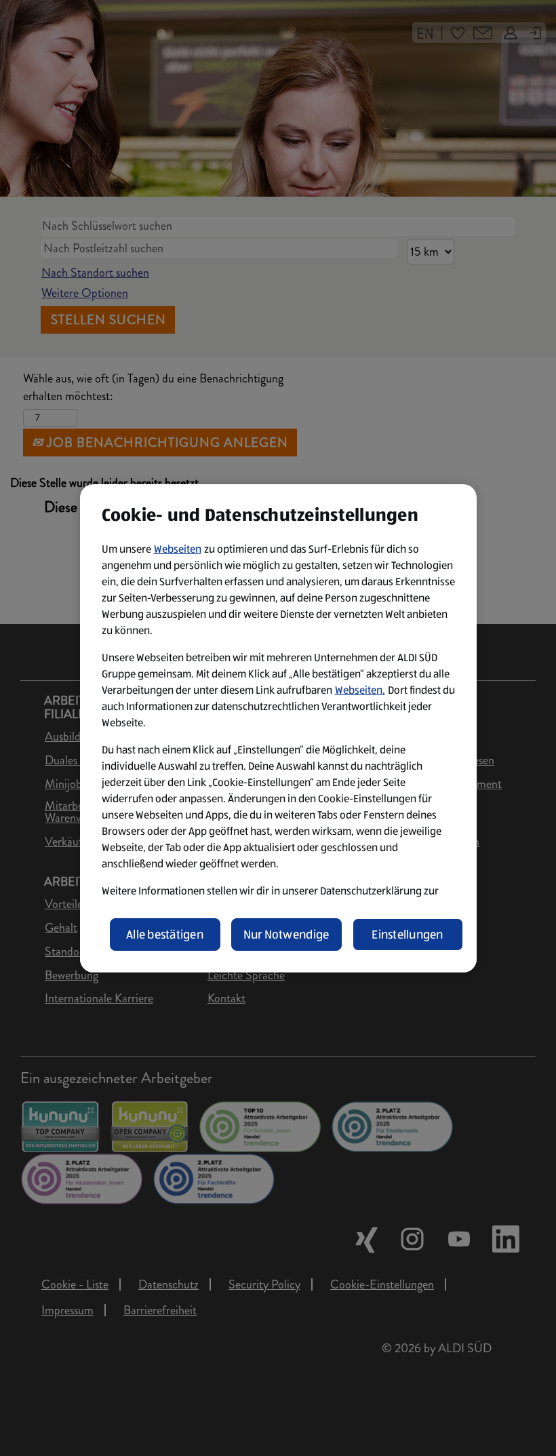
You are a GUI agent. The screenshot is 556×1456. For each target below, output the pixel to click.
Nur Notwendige (286, 934)
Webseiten (177, 549)
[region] (278, 728)
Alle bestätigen (164, 934)
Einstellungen (407, 934)
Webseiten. (360, 690)
